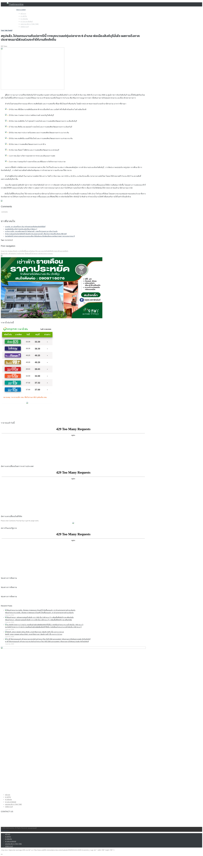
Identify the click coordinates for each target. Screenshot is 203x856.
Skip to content (21, 9)
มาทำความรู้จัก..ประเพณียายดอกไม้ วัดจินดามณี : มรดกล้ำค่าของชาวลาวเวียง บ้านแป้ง (31, 231)
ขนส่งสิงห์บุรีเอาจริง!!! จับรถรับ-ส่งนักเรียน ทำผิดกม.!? (21, 229)
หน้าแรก (23, 13)
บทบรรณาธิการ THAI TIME (30, 24)
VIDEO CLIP (25, 27)
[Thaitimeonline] (15, 4)
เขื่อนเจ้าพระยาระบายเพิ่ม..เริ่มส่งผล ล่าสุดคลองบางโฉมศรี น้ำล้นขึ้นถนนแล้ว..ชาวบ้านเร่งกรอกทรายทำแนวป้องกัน (39, 612)
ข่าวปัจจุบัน (24, 19)
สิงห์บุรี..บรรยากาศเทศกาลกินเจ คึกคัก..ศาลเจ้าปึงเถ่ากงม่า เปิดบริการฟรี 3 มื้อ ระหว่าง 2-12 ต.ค (33, 634)
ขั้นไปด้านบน (5, 830)
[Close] (2, 854)
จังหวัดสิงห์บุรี (9, 240)
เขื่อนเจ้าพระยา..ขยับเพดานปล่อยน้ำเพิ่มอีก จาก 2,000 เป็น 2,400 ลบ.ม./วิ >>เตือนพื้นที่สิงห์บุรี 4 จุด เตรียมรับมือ (38, 620)
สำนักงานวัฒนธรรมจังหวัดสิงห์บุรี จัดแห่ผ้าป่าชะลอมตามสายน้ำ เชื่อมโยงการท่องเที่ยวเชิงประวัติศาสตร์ (36, 234)
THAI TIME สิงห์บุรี (6, 30)
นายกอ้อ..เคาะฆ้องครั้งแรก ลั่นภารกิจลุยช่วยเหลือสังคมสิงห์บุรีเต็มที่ (25, 226)
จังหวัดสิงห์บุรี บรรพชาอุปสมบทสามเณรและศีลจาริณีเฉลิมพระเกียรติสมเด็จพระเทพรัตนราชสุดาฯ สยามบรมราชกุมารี (40, 236)
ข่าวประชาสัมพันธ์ (27, 21)
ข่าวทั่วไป (24, 16)
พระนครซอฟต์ (32, 828)
